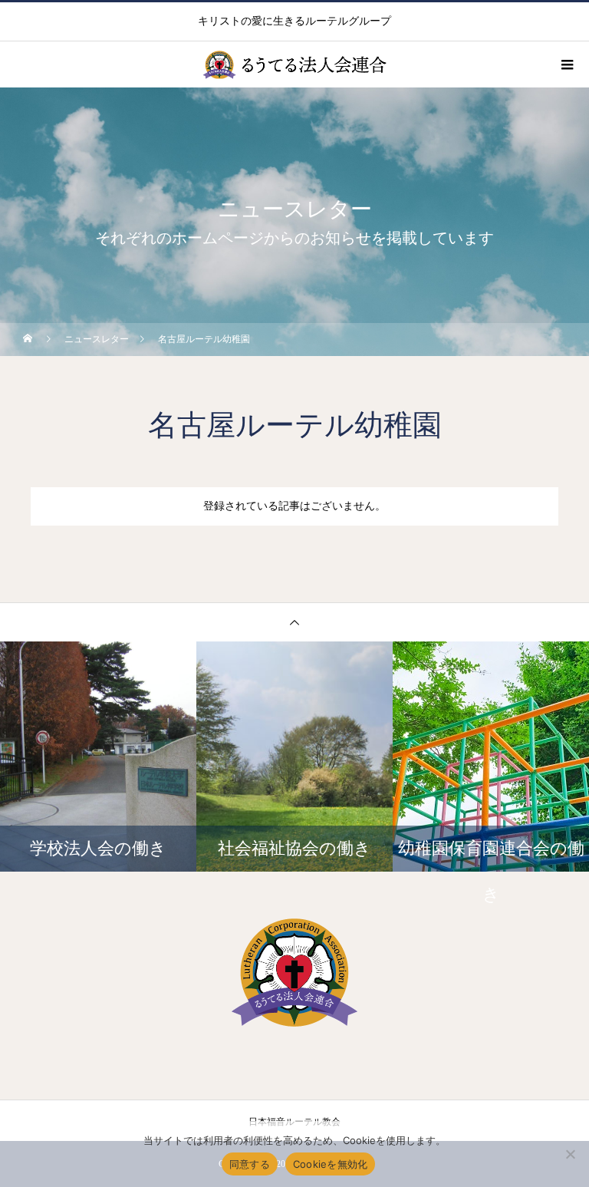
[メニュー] (566, 64)
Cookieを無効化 (330, 1164)
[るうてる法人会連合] (294, 972)
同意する (249, 1164)
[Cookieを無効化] (569, 1154)
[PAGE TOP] (294, 621)
